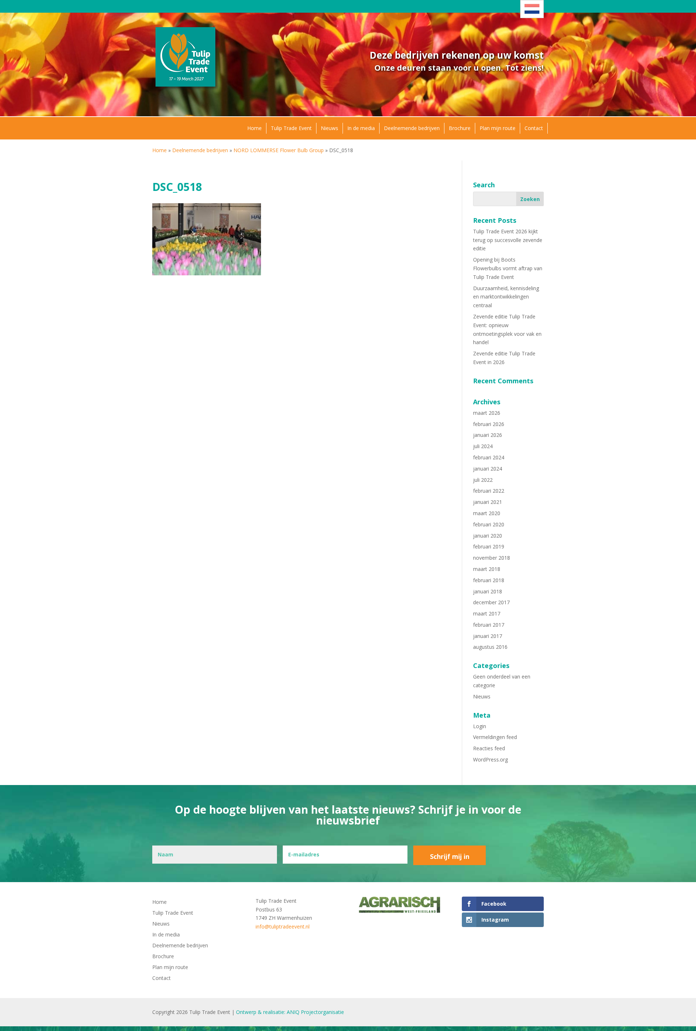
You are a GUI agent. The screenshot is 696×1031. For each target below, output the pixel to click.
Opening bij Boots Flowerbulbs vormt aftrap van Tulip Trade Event (507, 268)
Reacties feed (489, 748)
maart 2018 (486, 568)
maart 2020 (486, 513)
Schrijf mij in (449, 856)
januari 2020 (487, 535)
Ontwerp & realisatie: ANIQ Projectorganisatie (290, 1012)
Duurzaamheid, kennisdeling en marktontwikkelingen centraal (506, 297)
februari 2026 (488, 424)
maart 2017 (486, 613)
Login (479, 726)
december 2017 (491, 602)
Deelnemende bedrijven (412, 128)
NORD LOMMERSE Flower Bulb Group (278, 150)
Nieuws (329, 128)
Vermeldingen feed (495, 737)
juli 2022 (483, 479)
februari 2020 (488, 524)
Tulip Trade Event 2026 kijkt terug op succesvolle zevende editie (507, 240)
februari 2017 (488, 624)
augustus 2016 (490, 646)
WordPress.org (490, 759)
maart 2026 (486, 412)
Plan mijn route (497, 128)
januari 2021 (487, 501)
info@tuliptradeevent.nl (283, 926)
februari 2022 (488, 490)
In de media (361, 128)
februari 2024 (488, 457)
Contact (534, 128)
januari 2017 (487, 636)
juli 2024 (483, 446)
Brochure (460, 128)
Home (254, 128)
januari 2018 (487, 591)
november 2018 (491, 557)
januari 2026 (487, 434)
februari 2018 (488, 580)
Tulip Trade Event (291, 128)
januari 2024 (487, 468)
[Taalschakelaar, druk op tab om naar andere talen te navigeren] (532, 9)
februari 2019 (488, 546)
